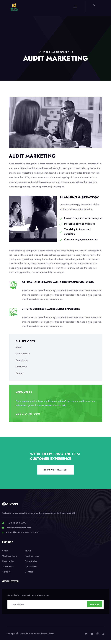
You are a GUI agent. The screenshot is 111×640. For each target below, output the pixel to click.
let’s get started (55, 469)
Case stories (21, 360)
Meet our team (23, 353)
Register (94, 604)
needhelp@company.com (19, 527)
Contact (20, 373)
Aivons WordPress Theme (41, 633)
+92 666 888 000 (28, 414)
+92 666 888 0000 (16, 522)
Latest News (21, 366)
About (19, 347)
